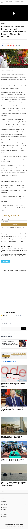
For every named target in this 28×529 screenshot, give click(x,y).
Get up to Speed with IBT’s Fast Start (18, 353)
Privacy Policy (20, 228)
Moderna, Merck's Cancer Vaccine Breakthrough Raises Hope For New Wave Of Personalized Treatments (13, 385)
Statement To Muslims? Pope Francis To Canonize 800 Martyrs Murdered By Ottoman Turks (14, 251)
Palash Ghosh (6, 41)
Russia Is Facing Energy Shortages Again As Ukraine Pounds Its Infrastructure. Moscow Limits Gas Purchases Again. (13, 409)
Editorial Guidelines (20, 270)
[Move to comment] (19, 45)
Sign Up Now (6, 355)
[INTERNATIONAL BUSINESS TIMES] (14, 2)
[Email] (16, 45)
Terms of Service (11, 228)
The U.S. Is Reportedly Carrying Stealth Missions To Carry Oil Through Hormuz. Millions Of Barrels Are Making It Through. (13, 484)
